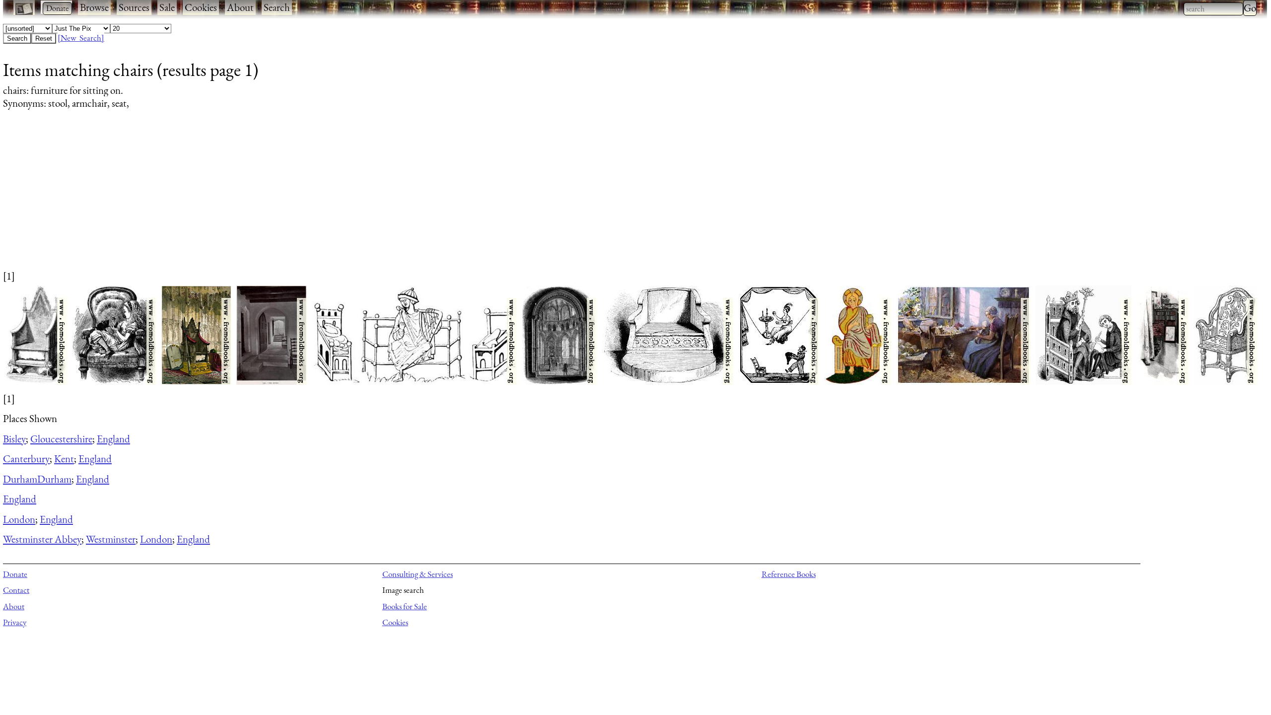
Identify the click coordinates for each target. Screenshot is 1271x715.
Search (277, 7)
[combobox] (1213, 8)
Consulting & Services (417, 574)
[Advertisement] (301, 199)
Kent (64, 458)
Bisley (14, 438)
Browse (94, 7)
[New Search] (81, 37)
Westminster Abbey (42, 539)
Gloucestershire (61, 438)
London (19, 519)
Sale (167, 7)
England (113, 438)
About (240, 7)
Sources (134, 7)
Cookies (201, 7)
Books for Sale (404, 606)
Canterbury (26, 458)
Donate (15, 574)
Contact (16, 589)
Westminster (111, 539)
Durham (20, 479)
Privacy (14, 622)
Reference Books (789, 574)
